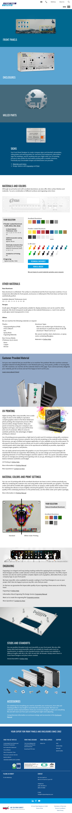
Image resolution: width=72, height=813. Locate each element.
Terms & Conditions (60, 808)
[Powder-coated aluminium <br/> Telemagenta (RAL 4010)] (38, 232)
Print (37, 166)
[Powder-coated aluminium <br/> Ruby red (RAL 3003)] (47, 232)
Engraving (30, 166)
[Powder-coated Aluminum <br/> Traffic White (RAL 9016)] (52, 237)
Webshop (53, 2)
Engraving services (33, 597)
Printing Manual (21, 465)
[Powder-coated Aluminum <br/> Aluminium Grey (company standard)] (38, 237)
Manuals (58, 748)
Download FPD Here (29, 749)
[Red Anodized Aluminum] (34, 222)
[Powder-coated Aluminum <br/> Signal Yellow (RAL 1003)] (34, 232)
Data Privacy (60, 810)
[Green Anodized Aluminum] (43, 222)
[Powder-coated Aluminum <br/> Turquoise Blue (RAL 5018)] (56, 232)
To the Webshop (7, 777)
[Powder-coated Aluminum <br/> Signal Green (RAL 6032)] (60, 232)
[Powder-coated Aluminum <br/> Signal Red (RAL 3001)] (43, 232)
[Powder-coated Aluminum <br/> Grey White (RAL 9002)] (47, 237)
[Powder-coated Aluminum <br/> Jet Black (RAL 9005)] (30, 237)
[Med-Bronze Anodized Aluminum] (47, 222)
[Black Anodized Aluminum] (52, 222)
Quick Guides (59, 751)
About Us (61, 2)
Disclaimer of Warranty (60, 806)
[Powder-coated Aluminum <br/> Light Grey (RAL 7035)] (43, 237)
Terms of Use (39, 808)
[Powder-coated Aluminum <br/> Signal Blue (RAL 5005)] (52, 232)
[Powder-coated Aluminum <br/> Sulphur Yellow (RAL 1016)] (30, 232)
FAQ (57, 743)
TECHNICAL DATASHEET (38, 261)
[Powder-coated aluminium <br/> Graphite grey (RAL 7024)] (34, 237)
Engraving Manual (41, 594)
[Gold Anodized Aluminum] (30, 222)
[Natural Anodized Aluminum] (56, 222)
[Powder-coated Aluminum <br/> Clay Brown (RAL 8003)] (65, 232)
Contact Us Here (19, 469)
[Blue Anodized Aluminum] (38, 222)
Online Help (47, 339)
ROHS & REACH (38, 266)
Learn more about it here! (10, 372)
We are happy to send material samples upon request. (46, 272)
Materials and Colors (19, 164)
